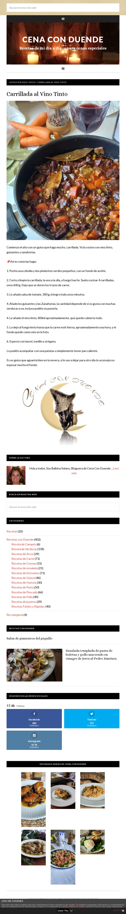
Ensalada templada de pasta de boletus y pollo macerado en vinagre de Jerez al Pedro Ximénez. (91, 654)
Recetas (12, 531)
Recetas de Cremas (23, 563)
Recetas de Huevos (23, 582)
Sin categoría (15, 615)
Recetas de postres (23, 601)
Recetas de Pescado (24, 592)
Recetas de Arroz (22, 554)
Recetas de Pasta (22, 587)
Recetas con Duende (20, 539)
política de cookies (77, 907)
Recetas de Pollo (22, 597)
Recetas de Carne (22, 558)
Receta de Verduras (24, 549)
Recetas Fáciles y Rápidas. (28, 606)
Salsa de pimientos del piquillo (29, 638)
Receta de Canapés (23, 544)
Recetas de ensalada (24, 568)
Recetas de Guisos (23, 578)
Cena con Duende (63, 39)
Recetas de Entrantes (25, 573)
